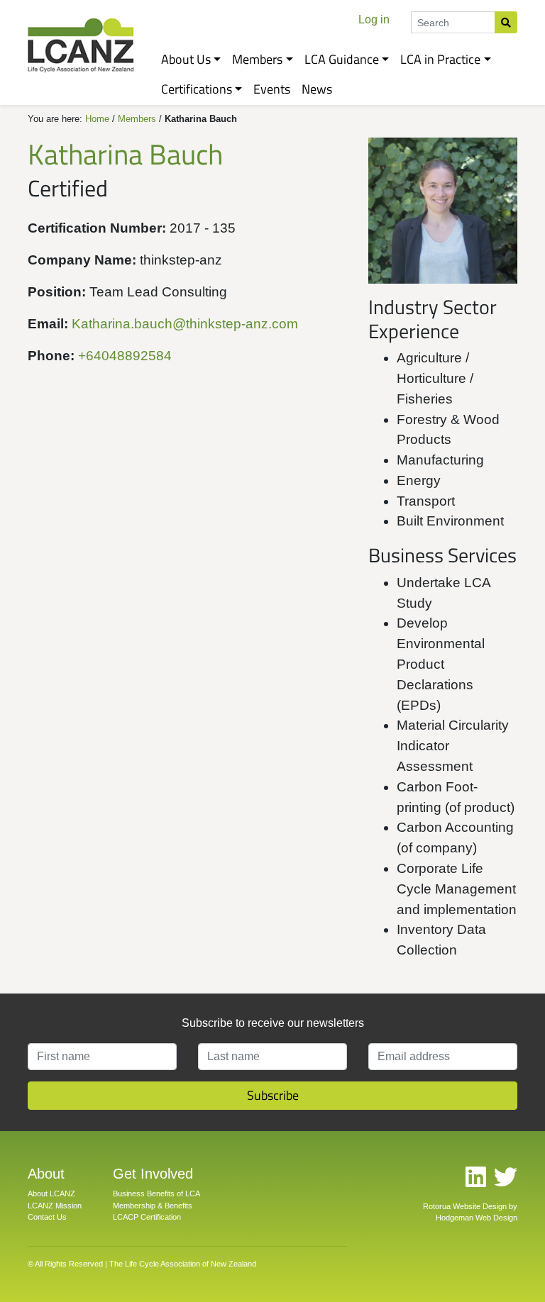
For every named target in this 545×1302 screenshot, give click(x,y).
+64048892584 (125, 355)
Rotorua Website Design (465, 1206)
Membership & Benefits (152, 1205)
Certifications (196, 89)
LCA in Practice (440, 59)
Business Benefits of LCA (156, 1193)
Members (257, 59)
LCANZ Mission (55, 1205)
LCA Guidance (341, 59)
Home (97, 118)
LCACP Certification (147, 1217)
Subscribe (273, 1095)
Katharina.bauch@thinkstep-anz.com (185, 323)
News (317, 89)
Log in (374, 19)
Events (271, 89)
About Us (186, 59)
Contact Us (47, 1217)
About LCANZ (51, 1193)
